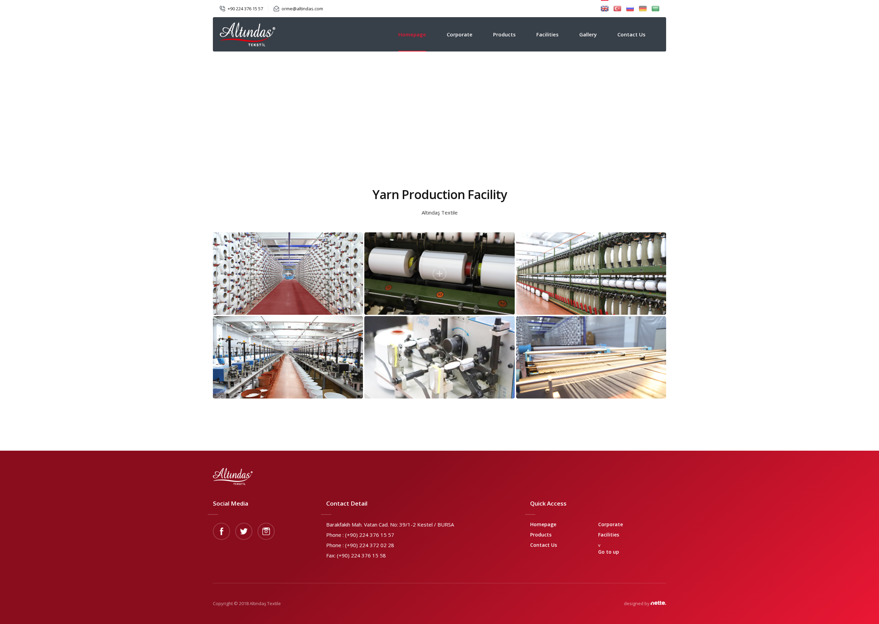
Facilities (547, 34)
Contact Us (631, 34)
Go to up (608, 551)
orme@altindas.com (302, 8)
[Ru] (630, 8)
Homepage (412, 34)
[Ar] (655, 8)
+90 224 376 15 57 (245, 8)
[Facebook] (221, 531)
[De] (643, 8)
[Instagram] (266, 531)
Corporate (459, 34)
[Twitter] (243, 531)
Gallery (588, 34)
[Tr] (617, 8)
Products (504, 34)
